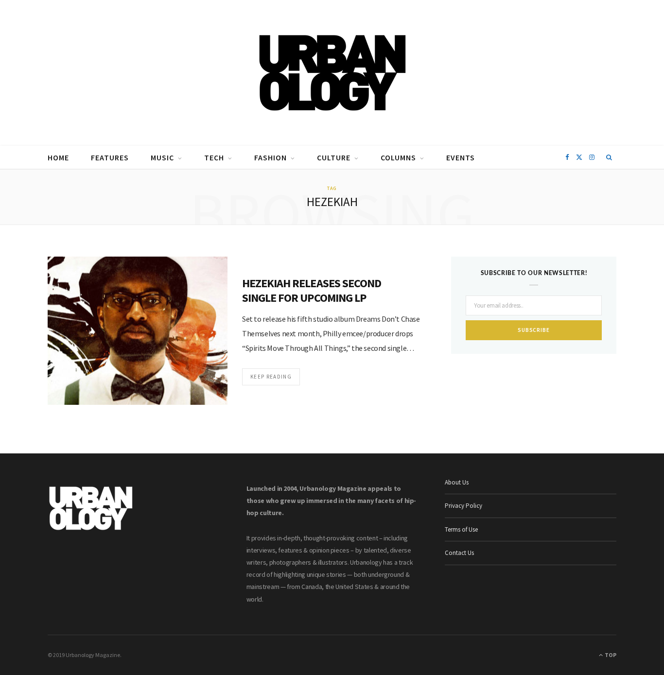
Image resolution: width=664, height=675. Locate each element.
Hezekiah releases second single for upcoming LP (311, 290)
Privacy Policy (463, 506)
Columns (398, 157)
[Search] (609, 157)
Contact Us (459, 553)
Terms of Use (461, 529)
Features (110, 157)
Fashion (270, 157)
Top (610, 654)
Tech (214, 157)
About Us (457, 482)
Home (58, 157)
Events (460, 157)
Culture (333, 157)
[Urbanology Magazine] (332, 73)
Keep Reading (271, 376)
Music (162, 157)
